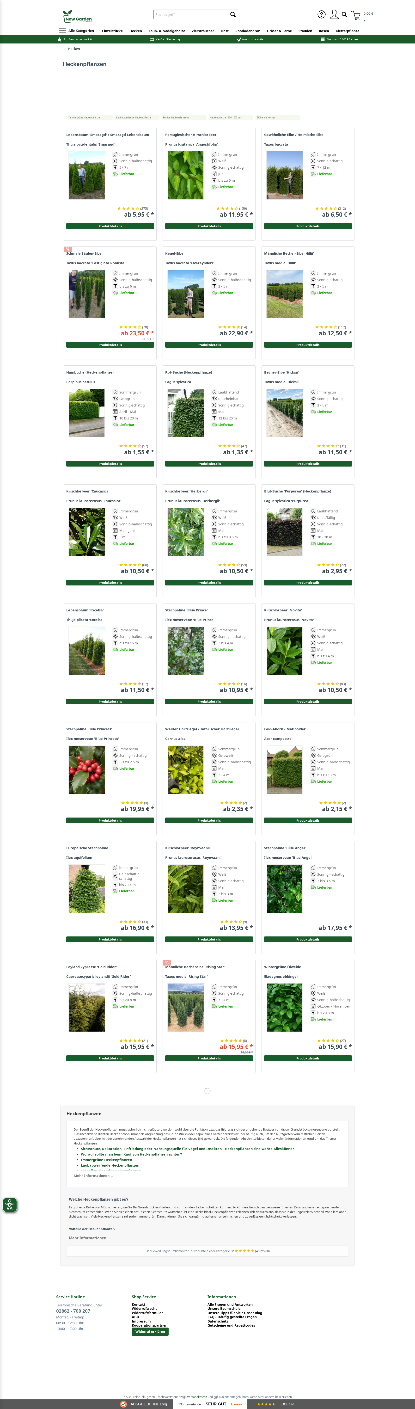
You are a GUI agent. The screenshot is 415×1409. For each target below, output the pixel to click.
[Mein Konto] (334, 14)
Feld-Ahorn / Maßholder (285, 729)
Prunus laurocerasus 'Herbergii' (192, 501)
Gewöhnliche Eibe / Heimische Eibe (293, 135)
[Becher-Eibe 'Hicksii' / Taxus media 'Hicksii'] (284, 422)
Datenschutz (218, 1321)
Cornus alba (175, 739)
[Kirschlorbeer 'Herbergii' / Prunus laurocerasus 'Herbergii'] (185, 541)
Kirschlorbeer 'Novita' (283, 610)
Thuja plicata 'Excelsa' (85, 620)
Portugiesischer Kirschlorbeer (191, 135)
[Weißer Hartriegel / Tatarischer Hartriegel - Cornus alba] (185, 778)
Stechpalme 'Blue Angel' (285, 848)
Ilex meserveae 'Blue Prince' (189, 620)
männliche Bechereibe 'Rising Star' (195, 967)
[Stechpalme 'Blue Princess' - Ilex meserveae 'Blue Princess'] (86, 778)
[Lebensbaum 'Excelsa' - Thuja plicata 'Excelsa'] (86, 660)
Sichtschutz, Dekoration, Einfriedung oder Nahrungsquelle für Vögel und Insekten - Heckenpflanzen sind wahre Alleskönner (187, 1148)
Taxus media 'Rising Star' (186, 976)
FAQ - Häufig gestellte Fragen (232, 1317)
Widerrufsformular (147, 1313)
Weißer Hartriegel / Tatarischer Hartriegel (202, 729)
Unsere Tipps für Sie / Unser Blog (235, 1313)
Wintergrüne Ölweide (282, 967)
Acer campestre (278, 739)
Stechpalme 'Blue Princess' (89, 729)
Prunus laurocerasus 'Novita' (289, 620)
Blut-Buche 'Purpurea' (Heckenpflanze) (297, 491)
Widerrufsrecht (144, 1308)
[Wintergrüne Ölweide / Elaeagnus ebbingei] (284, 1016)
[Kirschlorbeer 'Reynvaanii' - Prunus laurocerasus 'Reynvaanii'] (185, 897)
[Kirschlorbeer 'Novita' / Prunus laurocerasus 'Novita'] (284, 660)
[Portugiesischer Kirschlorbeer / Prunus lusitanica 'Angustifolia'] (185, 184)
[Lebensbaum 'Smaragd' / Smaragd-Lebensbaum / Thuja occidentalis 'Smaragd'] (86, 184)
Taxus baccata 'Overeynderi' (189, 263)
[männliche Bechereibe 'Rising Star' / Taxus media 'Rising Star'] (185, 1016)
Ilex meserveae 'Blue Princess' (92, 739)
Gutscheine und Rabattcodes (231, 1325)
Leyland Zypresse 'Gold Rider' (91, 967)
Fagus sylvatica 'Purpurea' (286, 501)
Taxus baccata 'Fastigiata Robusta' (95, 263)
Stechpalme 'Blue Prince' (186, 610)
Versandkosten (197, 1397)
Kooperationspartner (149, 1325)
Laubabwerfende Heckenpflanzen (110, 1165)
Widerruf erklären (150, 1331)
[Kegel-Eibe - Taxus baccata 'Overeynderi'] (185, 303)
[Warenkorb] (354, 14)
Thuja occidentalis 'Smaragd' (90, 144)
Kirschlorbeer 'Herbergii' (186, 491)
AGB (135, 1317)
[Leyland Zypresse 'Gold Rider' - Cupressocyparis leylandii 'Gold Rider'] (86, 1016)
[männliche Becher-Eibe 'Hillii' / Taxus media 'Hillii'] (284, 303)
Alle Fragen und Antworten (230, 1304)
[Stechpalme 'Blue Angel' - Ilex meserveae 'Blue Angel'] (284, 897)
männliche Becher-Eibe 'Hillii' (289, 253)
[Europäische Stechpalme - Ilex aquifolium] (86, 897)
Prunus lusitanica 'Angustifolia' (191, 144)
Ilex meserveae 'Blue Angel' (288, 858)
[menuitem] (195, 13)
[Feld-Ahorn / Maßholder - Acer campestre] (284, 778)
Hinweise (236, 1404)
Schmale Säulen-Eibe (84, 253)
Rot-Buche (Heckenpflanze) (188, 372)
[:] (327, 198)
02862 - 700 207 (73, 1311)
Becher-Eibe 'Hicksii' (281, 372)
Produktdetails (307, 226)
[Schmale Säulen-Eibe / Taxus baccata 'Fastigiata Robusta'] (86, 303)
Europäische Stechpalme (87, 848)
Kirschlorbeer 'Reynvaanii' (188, 848)
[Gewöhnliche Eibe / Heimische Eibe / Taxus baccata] (284, 184)
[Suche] (344, 14)
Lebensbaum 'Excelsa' (85, 610)
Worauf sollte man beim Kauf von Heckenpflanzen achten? (131, 1154)
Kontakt (138, 1304)
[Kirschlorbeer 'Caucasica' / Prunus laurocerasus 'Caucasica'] (86, 541)
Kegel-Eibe (174, 253)
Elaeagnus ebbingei (281, 976)
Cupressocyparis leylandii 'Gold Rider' (98, 976)
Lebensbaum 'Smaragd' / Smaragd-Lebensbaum (107, 135)
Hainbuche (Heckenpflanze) (90, 372)
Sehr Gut (216, 1404)
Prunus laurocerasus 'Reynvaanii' (193, 858)
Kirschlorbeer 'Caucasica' (88, 491)
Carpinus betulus (80, 382)
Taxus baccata (276, 144)
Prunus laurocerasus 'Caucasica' (93, 501)
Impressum (141, 1321)
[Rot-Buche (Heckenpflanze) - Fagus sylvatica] (185, 422)
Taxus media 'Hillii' (280, 263)
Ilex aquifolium (79, 858)
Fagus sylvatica (178, 382)
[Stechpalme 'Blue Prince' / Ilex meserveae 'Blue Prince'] (185, 660)
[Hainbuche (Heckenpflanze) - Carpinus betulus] (86, 422)
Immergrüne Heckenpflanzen (106, 1159)
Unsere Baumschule (224, 1308)
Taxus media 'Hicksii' (281, 382)
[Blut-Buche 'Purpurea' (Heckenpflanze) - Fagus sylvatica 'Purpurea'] (284, 541)
